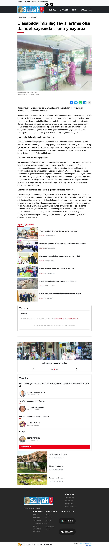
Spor (74, 10)
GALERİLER (69, 501)
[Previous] (32, 368)
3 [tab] (54, 369)
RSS (22, 544)
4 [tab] (56, 369)
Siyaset (48, 521)
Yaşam (84, 10)
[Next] (76, 368)
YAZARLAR (69, 504)
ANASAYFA (21, 17)
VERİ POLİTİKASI (39, 523)
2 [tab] (52, 369)
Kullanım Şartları (30, 2)
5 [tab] (57, 369)
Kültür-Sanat (50, 527)
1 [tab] (51, 369)
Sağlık (48, 530)
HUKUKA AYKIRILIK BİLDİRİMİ (37, 529)
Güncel (52, 10)
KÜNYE (36, 515)
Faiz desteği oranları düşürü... (17, 363)
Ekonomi (64, 10)
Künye (19, 2)
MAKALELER (69, 498)
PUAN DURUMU (70, 507)
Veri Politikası (43, 2)
